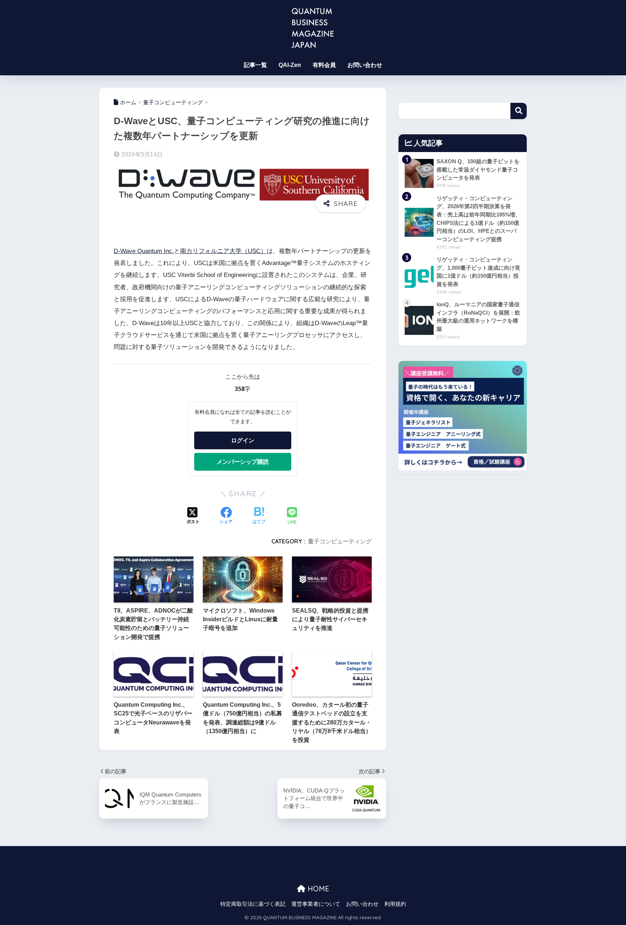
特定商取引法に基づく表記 (252, 904)
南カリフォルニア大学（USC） (223, 251)
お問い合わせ (364, 65)
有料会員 (324, 65)
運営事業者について (315, 904)
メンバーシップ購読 (243, 462)
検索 (518, 111)
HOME (317, 888)
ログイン (242, 440)
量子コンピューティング (340, 541)
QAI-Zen (290, 65)
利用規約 (395, 904)
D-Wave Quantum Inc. (144, 251)
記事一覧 (255, 65)
